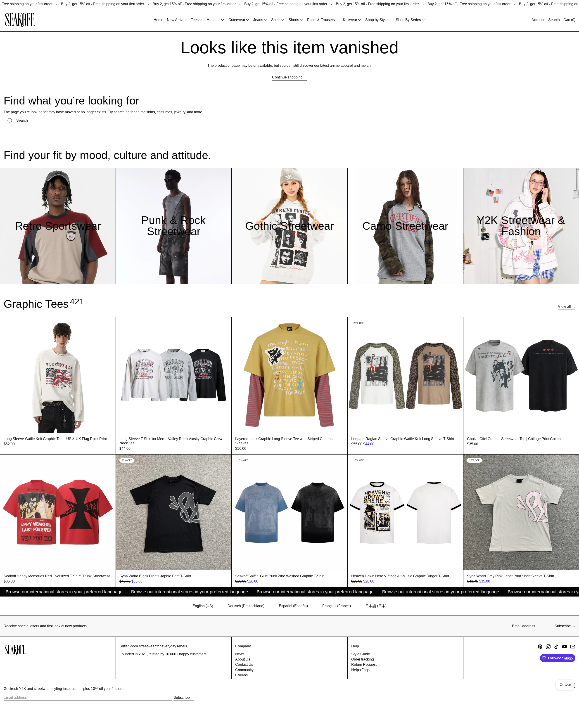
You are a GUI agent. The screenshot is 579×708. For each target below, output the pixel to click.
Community (244, 670)
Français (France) (336, 606)
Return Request (364, 664)
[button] (554, 19)
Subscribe (563, 626)
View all (564, 306)
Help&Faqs (360, 670)
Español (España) (293, 606)
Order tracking (362, 659)
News (239, 654)
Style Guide (360, 654)
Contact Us (244, 664)
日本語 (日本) (376, 606)
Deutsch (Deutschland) (246, 606)
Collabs (241, 675)
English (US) (202, 606)
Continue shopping (287, 77)
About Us (242, 659)
